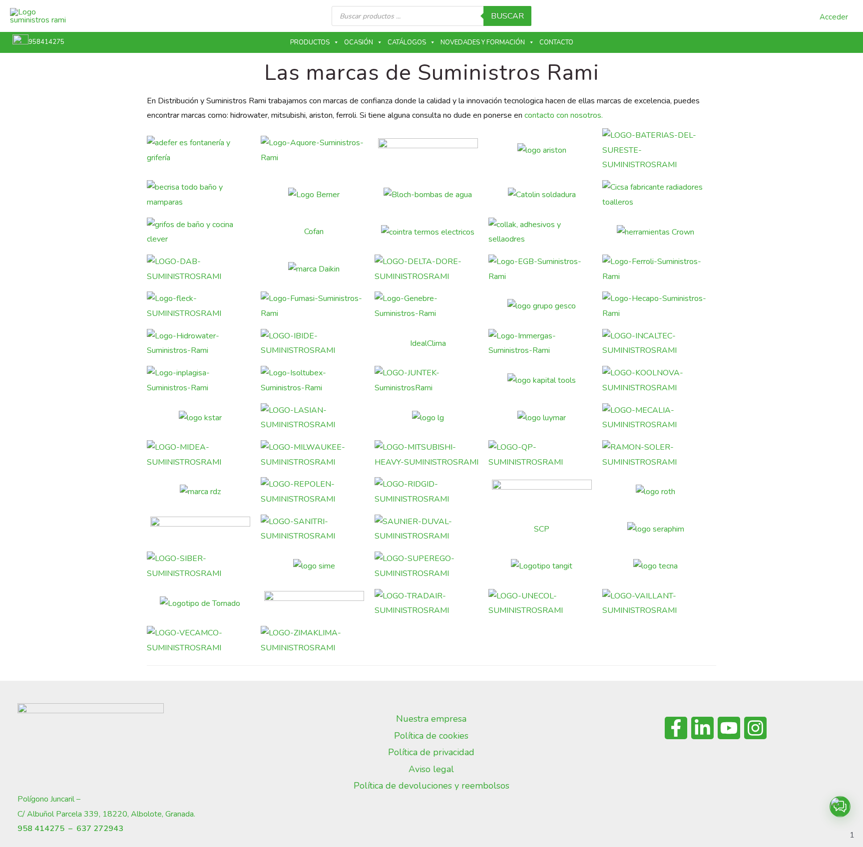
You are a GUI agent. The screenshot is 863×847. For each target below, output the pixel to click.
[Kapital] (541, 380)
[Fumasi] (314, 305)
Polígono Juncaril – (48, 799)
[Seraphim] (655, 528)
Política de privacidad (431, 752)
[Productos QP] (541, 454)
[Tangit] (541, 566)
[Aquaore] (314, 149)
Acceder (834, 17)
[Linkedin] (702, 728)
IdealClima (428, 343)
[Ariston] (541, 150)
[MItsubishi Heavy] (428, 454)
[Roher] (542, 491)
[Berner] (314, 194)
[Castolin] (542, 194)
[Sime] (314, 566)
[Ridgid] (428, 491)
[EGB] (541, 269)
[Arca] (428, 149)
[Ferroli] (655, 269)
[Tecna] (655, 566)
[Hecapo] (655, 305)
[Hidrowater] (200, 342)
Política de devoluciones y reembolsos (431, 786)
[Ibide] (314, 342)
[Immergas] (541, 342)
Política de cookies (431, 736)
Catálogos (407, 42)
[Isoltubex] (314, 380)
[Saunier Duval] (428, 528)
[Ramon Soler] (655, 454)
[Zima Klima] (314, 640)
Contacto (556, 42)
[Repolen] (314, 491)
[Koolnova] (655, 380)
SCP (541, 529)
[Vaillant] (655, 602)
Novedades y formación (482, 42)
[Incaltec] (655, 342)
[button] (840, 806)
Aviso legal (431, 769)
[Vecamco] (200, 640)
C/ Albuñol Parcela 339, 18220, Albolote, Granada (105, 814)
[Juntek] (428, 380)
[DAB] (200, 269)
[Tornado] (200, 602)
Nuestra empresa (431, 719)
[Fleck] (200, 305)
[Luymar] (541, 417)
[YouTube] (729, 728)
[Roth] (655, 491)
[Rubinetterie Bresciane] (200, 528)
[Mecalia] (655, 417)
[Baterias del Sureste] (655, 149)
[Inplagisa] (200, 380)
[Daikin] (314, 269)
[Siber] (200, 566)
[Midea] (200, 454)
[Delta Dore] (428, 269)
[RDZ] (200, 491)
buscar (507, 15)
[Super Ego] (428, 566)
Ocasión (358, 42)
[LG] (428, 417)
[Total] (314, 602)
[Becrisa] (200, 194)
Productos (310, 42)
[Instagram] (755, 728)
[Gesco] (541, 305)
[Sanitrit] (314, 528)
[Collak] (541, 231)
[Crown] (655, 231)
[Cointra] (427, 231)
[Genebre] (428, 305)
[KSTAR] (200, 417)
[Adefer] (200, 149)
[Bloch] (428, 194)
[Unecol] (541, 602)
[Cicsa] (655, 194)
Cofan (314, 231)
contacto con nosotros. (563, 115)
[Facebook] (676, 728)
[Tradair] (428, 602)
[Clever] (200, 231)
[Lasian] (314, 417)
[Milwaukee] (314, 454)
